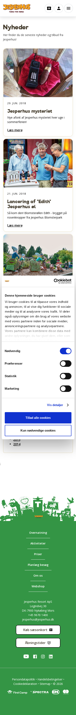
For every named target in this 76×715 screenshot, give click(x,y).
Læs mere (15, 130)
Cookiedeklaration (25, 684)
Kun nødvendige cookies (38, 430)
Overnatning (38, 533)
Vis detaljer (55, 405)
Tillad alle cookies (38, 417)
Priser (38, 554)
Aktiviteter (38, 543)
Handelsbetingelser (49, 679)
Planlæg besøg (38, 565)
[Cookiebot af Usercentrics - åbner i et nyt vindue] (54, 281)
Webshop (38, 586)
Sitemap (45, 684)
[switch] (61, 363)
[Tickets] (49, 8)
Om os (38, 575)
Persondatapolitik (23, 679)
